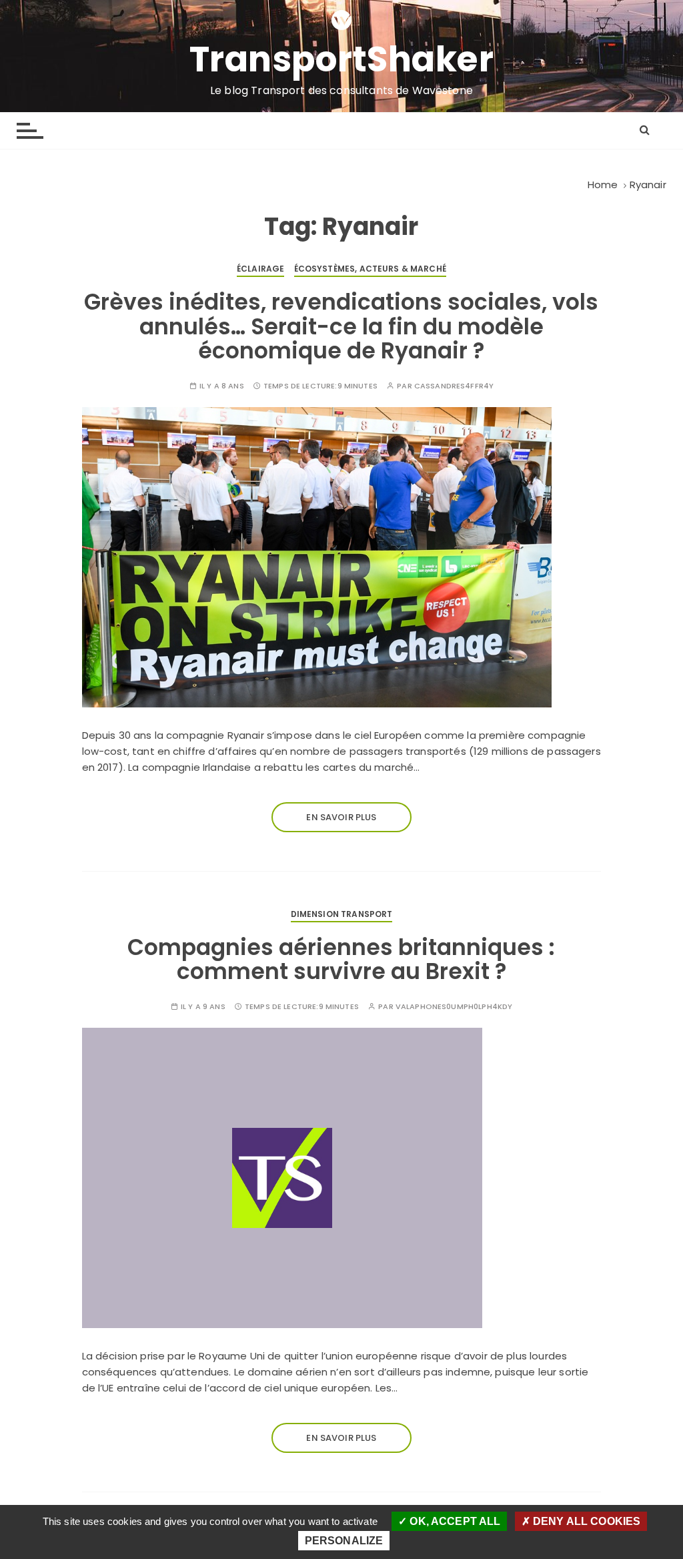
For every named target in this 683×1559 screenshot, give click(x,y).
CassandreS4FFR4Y (454, 386)
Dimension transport (342, 914)
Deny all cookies (585, 1521)
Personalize (344, 1540)
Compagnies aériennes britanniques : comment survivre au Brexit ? (341, 959)
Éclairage (260, 268)
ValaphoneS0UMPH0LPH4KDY (454, 1006)
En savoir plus (341, 817)
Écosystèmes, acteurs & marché (370, 268)
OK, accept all (453, 1521)
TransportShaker (341, 59)
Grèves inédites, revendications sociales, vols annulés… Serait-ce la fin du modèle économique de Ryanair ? (341, 326)
